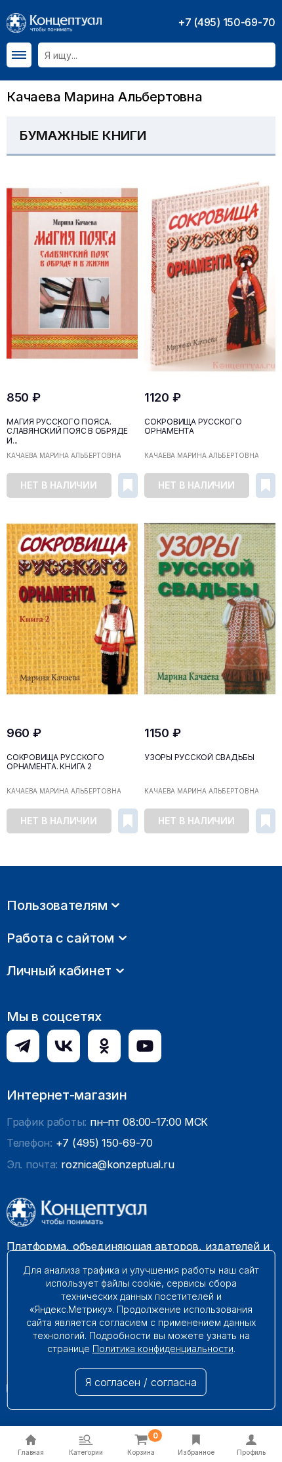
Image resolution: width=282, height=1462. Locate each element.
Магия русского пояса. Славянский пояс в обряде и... (67, 431)
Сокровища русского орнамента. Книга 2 (55, 762)
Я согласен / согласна (141, 1382)
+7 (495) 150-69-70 (226, 22)
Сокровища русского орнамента (193, 426)
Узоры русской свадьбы (199, 757)
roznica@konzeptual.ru (117, 1164)
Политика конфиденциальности (162, 1348)
